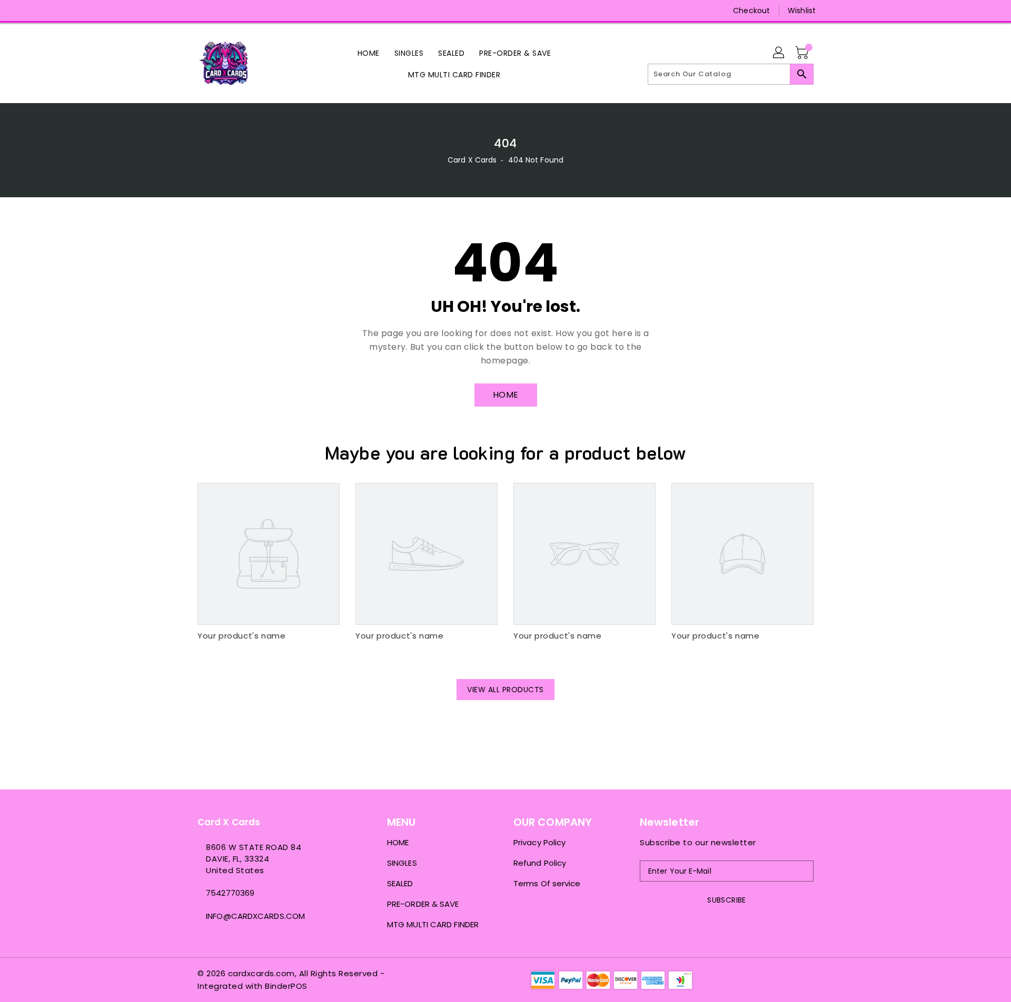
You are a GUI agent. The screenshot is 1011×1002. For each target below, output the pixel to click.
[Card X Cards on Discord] (223, 10)
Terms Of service (547, 883)
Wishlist (802, 10)
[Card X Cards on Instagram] (203, 10)
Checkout (751, 10)
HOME (506, 395)
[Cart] (803, 53)
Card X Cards (473, 160)
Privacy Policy (539, 842)
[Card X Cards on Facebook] (183, 10)
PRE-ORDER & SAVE (423, 903)
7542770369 (230, 892)
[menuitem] (368, 53)
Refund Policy (539, 862)
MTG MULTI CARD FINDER (433, 924)
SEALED (400, 883)
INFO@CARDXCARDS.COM (255, 916)
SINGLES (402, 862)
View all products (505, 689)
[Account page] (779, 53)
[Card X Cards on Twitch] (243, 10)
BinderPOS (286, 985)
